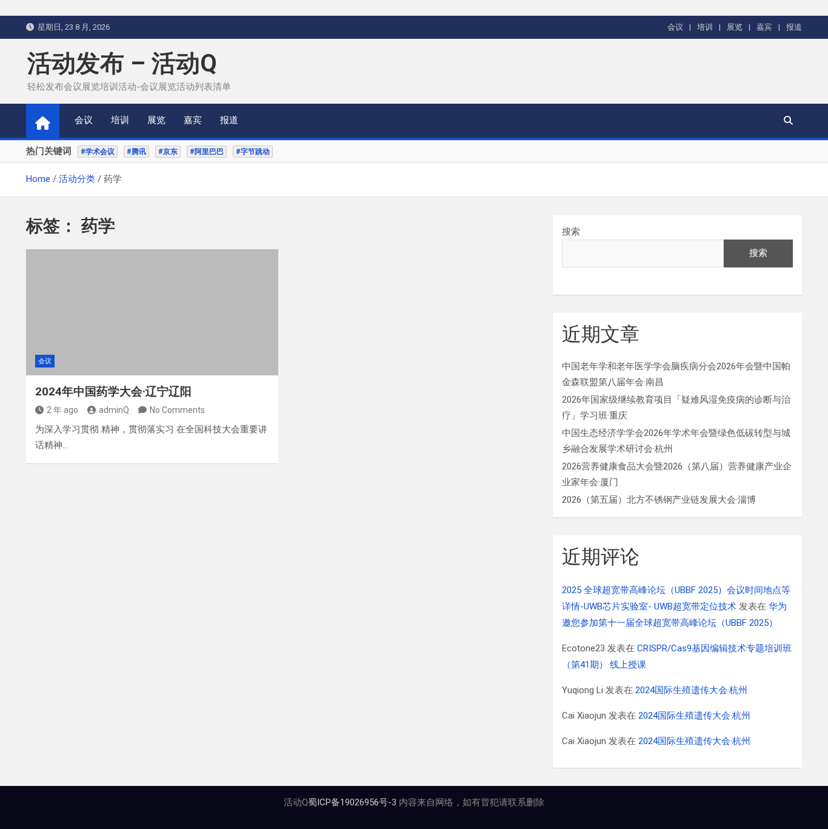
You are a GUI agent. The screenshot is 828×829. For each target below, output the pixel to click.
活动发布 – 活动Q (122, 63)
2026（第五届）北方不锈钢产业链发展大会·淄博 (659, 499)
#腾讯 (136, 151)
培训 (705, 27)
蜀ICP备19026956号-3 (352, 802)
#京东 (168, 151)
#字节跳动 (253, 151)
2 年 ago (62, 410)
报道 (794, 27)
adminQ (114, 410)
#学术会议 (98, 151)
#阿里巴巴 (207, 151)
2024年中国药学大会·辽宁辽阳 (113, 391)
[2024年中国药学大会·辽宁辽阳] (152, 312)
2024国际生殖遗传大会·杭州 (691, 690)
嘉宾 (764, 27)
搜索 (571, 231)
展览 (735, 27)
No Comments (177, 410)
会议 (675, 27)
